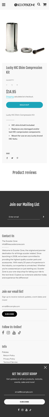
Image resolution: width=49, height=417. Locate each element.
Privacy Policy (9, 359)
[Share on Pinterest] (17, 157)
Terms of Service (10, 362)
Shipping (10, 96)
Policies (5, 352)
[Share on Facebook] (8, 157)
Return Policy (9, 355)
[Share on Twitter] (12, 157)
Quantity (10, 80)
